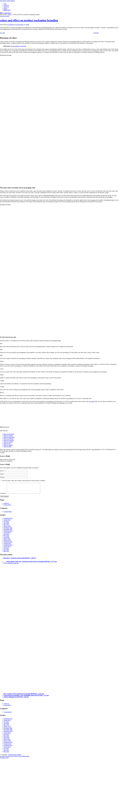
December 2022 (7, 527)
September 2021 (7, 545)
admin (27, 24)
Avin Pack (92, 401)
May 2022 (6, 535)
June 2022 (6, 534)
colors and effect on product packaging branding (29, 20)
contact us (6, 503)
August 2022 (7, 532)
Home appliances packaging (18, 46)
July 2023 (6, 521)
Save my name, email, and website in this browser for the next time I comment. (23, 480)
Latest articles (7, 505)
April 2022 (6, 537)
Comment (3, 493)
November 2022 (7, 529)
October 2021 (7, 543)
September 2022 (7, 531)
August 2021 (7, 546)
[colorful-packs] (4, 16)
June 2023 (6, 523)
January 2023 (7, 526)
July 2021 (6, 548)
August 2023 (7, 520)
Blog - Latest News (5, 13)
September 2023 (7, 518)
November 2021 (7, 542)
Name (2, 471)
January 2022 (7, 540)
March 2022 (6, 538)
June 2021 (6, 549)
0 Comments (10, 24)
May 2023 (6, 524)
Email (2, 474)
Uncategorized (19, 24)
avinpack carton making (14, 754)
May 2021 (6, 551)
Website (2, 477)
